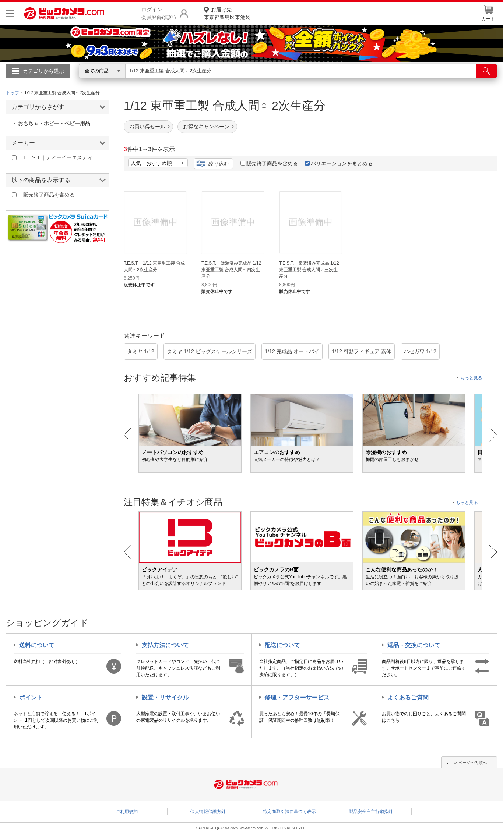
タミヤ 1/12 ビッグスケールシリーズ (209, 351)
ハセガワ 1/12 (420, 351)
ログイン (93, 83)
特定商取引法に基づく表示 (289, 811)
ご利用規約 (127, 811)
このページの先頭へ (468, 762)
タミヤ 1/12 (140, 351)
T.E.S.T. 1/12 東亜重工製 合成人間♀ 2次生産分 (154, 266)
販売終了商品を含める (272, 163)
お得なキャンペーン (206, 126)
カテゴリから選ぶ (43, 71)
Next (493, 435)
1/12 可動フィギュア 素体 (361, 351)
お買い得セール (147, 126)
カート (488, 18)
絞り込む (218, 164)
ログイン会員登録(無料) (158, 13)
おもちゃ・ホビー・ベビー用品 (54, 123)
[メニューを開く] (10, 13)
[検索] (486, 71)
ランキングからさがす (222, 81)
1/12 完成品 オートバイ (292, 351)
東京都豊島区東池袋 (227, 13)
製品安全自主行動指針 (371, 811)
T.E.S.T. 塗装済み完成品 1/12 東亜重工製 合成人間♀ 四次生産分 (231, 269)
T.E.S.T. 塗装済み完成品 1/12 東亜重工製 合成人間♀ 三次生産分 (309, 269)
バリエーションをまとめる (342, 163)
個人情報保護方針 (208, 811)
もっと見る (471, 377)
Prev (127, 435)
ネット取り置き (347, 81)
